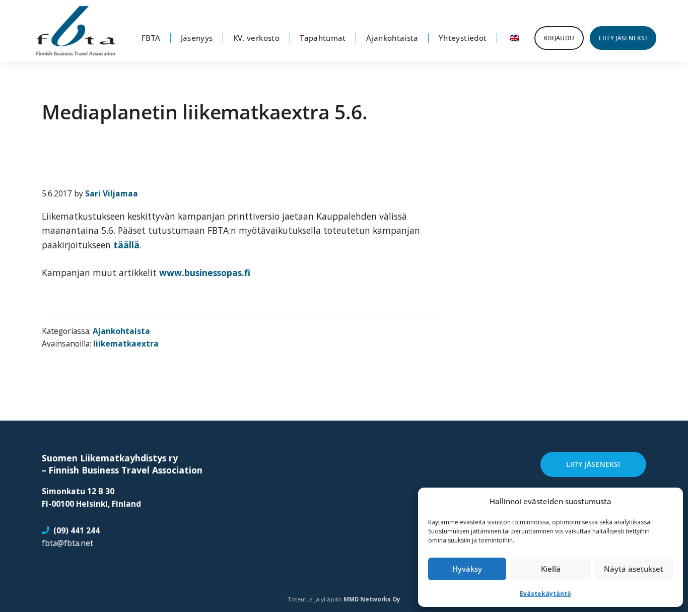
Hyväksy (467, 569)
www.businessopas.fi (204, 272)
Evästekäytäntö (545, 593)
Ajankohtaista (121, 330)
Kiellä (551, 569)
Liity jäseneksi (593, 464)
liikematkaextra (126, 343)
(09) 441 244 (76, 530)
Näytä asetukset (633, 569)
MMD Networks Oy (371, 599)
